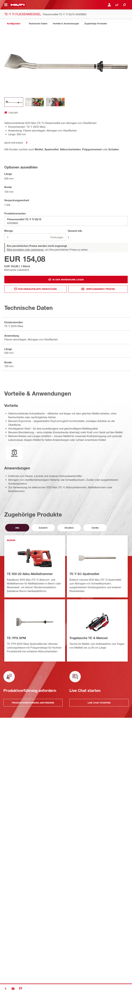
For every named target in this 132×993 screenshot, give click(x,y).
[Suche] (124, 5)
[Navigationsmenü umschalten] (6, 5)
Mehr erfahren (13, 142)
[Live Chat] (20, 988)
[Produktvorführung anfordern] (13, 988)
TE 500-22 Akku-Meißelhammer (30, 574)
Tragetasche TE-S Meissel (88, 638)
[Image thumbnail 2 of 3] (34, 102)
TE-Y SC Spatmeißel (84, 574)
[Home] (18, 5)
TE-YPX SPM (16, 638)
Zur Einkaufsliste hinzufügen (37, 289)
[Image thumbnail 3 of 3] (55, 102)
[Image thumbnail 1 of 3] (13, 102)
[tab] (14, 23)
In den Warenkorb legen (68, 279)
